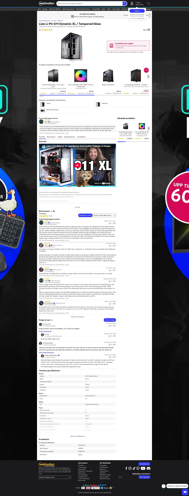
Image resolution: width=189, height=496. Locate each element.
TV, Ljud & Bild (96, 9)
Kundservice (127, 15)
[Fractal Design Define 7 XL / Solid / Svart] (53, 75)
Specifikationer (69, 137)
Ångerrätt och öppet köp (85, 471)
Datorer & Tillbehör (55, 9)
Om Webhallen (104, 467)
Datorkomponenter (68, 9)
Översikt (42, 137)
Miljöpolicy (103, 469)
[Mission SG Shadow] (108, 75)
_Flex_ (46, 245)
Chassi (54, 20)
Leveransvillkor (82, 467)
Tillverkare (103, 473)
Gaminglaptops (99, 16)
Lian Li (80, 454)
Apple (103, 9)
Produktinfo (81, 137)
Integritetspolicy (83, 476)
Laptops (90, 16)
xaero (46, 121)
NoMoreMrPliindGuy (51, 355)
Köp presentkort (104, 476)
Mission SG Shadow (108, 85)
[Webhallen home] (46, 3)
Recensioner (51, 137)
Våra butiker (103, 465)
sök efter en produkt (137, 52)
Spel (39, 9)
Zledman (47, 269)
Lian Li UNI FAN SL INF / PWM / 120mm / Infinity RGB (142, 134)
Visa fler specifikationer (77, 436)
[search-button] (125, 3)
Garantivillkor (82, 469)
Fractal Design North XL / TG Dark (136, 85)
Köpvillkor (81, 465)
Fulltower (60, 20)
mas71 (46, 280)
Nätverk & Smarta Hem (83, 9)
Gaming (45, 9)
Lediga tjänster (104, 471)
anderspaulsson (48, 343)
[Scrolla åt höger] (148, 76)
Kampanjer (148, 9)
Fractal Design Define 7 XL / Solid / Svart (126, 133)
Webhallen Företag (105, 474)
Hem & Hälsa (116, 9)
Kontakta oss (144, 464)
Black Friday (81, 480)
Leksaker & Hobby (127, 9)
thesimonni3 (47, 324)
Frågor (59, 137)
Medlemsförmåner (105, 478)
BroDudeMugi (48, 303)
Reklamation (82, 473)
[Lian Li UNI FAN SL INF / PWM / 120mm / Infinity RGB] (81, 75)
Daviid (47, 334)
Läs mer (77, 207)
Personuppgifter (83, 474)
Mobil (108, 9)
